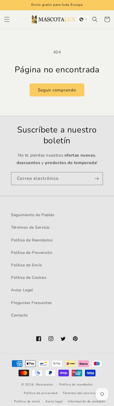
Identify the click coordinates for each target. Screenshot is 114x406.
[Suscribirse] (96, 178)
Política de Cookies (28, 277)
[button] (7, 19)
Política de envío (27, 401)
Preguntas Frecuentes (31, 302)
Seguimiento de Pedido (33, 215)
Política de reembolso (76, 384)
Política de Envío (26, 265)
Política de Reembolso (32, 240)
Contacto (19, 315)
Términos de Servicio (30, 227)
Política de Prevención (31, 252)
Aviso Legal (22, 290)
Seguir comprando (57, 90)
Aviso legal (54, 401)
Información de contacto (86, 401)
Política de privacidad (40, 393)
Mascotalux (44, 384)
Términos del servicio (79, 393)
